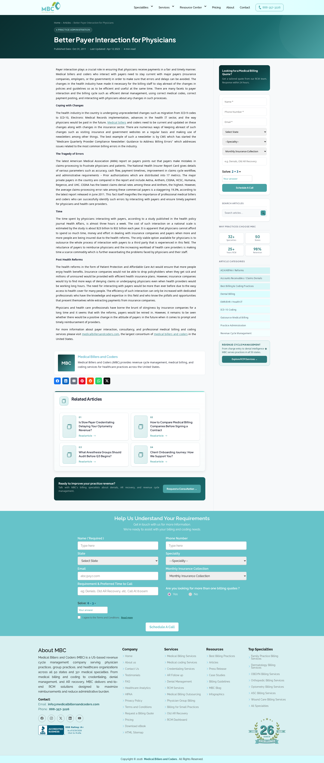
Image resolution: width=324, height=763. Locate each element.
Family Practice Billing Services (264, 657)
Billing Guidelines (219, 681)
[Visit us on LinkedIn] (70, 718)
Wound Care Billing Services (268, 699)
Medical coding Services (182, 662)
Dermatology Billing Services (263, 666)
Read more (127, 617)
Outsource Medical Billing (234, 317)
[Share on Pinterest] (82, 381)
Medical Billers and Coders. (161, 759)
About (230, 7)
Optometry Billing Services (267, 686)
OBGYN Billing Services (265, 674)
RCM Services (175, 688)
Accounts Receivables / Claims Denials (241, 278)
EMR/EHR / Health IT (231, 301)
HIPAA (128, 694)
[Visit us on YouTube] (79, 718)
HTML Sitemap (134, 732)
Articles (67, 22)
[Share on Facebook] (57, 381)
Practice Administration (233, 325)
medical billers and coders (171, 334)
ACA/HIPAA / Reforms (232, 270)
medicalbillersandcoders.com (100, 334)
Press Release (217, 668)
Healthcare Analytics (138, 688)
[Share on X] (107, 381)
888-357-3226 (271, 7)
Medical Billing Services (181, 656)
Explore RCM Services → (244, 359)
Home (57, 22)
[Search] (263, 213)
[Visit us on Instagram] (51, 718)
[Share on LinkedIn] (65, 381)
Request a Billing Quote (139, 713)
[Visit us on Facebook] (42, 718)
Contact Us (132, 668)
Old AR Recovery (177, 713)
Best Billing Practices (222, 656)
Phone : (53, 709)
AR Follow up (175, 675)
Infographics (216, 694)
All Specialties (259, 706)
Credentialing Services (181, 668)
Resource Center (191, 7)
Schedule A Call (244, 187)
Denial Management (179, 681)
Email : (68, 704)
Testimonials (132, 675)
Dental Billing (227, 294)
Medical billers (116, 122)
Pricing (216, 7)
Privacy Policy (133, 700)
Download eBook (135, 726)
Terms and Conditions (138, 707)
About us (130, 662)
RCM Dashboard (177, 719)
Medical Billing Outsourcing (184, 694)
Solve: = (231, 171)
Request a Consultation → (182, 488)
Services (164, 7)
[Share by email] (73, 381)
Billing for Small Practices (183, 707)
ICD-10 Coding (228, 309)
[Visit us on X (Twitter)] (60, 718)
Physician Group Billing (181, 700)
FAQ (127, 681)
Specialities (141, 7)
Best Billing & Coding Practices (237, 286)
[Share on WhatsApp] (98, 381)
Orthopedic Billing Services (267, 680)
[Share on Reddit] (90, 381)
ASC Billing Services (263, 693)
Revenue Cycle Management (235, 333)
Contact (245, 7)
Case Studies (217, 675)
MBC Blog (215, 688)
